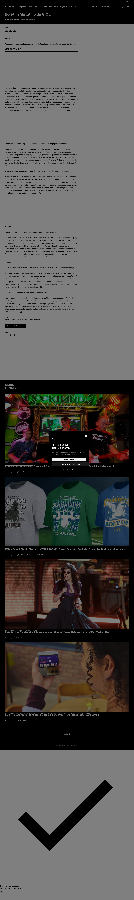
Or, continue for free (69, 470)
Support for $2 (69, 459)
